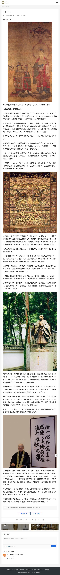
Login (9, 546)
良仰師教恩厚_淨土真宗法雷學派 (15, 554)
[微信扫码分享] (26, 519)
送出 (53, 546)
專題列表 (28, 569)
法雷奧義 (22, 569)
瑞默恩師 (16, 15)
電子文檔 (34, 569)
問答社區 (40, 569)
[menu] (57, 2)
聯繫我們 (47, 569)
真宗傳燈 (15, 569)
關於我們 (9, 569)
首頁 (2, 7)
